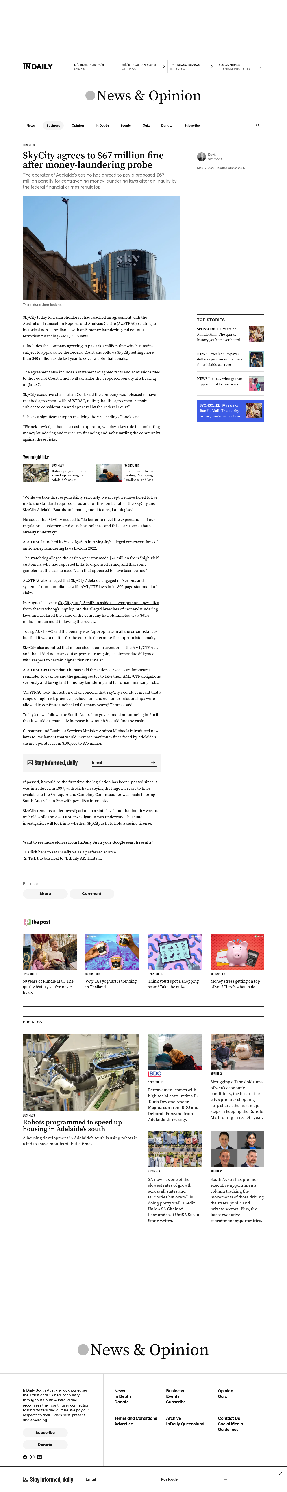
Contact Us (229, 1418)
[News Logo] (143, 96)
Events (125, 125)
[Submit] (152, 763)
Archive (173, 1418)
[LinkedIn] (39, 1457)
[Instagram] (32, 1457)
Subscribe (192, 125)
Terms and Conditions (135, 1418)
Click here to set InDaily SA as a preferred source (72, 852)
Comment (92, 894)
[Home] (47, 66)
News (30, 125)
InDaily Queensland (185, 1424)
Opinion (78, 125)
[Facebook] (25, 1457)
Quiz (146, 125)
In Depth (102, 125)
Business (53, 125)
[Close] (280, 1473)
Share (45, 894)
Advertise (123, 1424)
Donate (166, 125)
